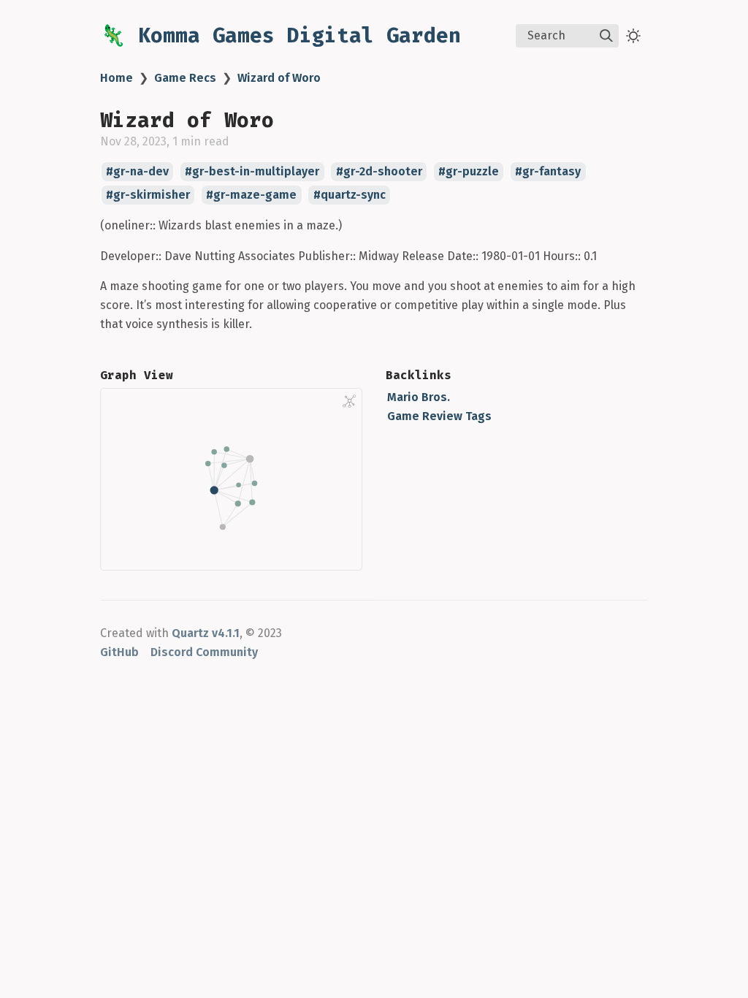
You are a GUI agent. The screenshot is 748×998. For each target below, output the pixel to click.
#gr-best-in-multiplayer (252, 172)
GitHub (119, 652)
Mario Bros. (418, 397)
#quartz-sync (349, 195)
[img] (606, 35)
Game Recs (185, 78)
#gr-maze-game (251, 195)
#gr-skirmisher (148, 195)
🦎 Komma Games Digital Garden (280, 35)
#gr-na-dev (137, 172)
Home (116, 78)
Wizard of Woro (279, 78)
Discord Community (204, 652)
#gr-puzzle (468, 172)
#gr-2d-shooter (379, 172)
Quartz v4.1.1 (206, 633)
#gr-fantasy (548, 172)
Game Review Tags (439, 416)
